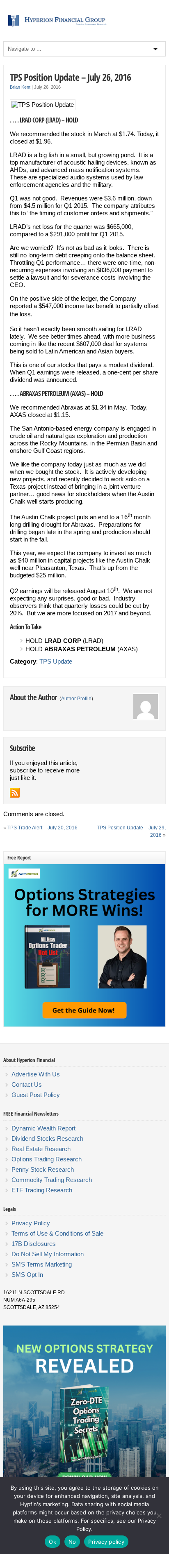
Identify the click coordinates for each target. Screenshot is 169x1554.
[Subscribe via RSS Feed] (15, 793)
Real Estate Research (41, 1148)
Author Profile (76, 699)
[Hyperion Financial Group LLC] (84, 27)
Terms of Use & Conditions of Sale (57, 1233)
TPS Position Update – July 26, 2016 (70, 77)
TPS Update (55, 661)
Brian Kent (20, 87)
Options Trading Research (46, 1159)
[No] (159, 1516)
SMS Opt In (27, 1274)
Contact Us (26, 1084)
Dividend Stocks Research (47, 1138)
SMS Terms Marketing (41, 1264)
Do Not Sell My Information (47, 1253)
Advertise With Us (35, 1074)
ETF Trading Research (41, 1190)
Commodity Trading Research (51, 1179)
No (72, 1541)
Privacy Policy (30, 1223)
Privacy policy (106, 1541)
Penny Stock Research (42, 1169)
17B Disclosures (33, 1243)
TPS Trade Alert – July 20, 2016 (42, 828)
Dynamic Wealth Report (43, 1128)
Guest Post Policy (35, 1094)
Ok (52, 1541)
